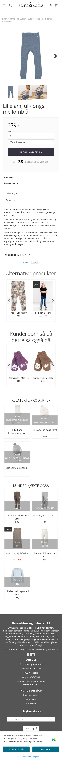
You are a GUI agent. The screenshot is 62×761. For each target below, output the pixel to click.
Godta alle (45, 749)
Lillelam (10, 177)
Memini (53, 636)
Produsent (11, 200)
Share (25, 262)
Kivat (32, 636)
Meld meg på (31, 728)
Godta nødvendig (16, 749)
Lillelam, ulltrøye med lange (17, 593)
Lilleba (7, 639)
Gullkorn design (19, 639)
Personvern (31, 699)
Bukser (31, 18)
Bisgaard (8, 636)
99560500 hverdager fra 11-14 (31, 681)
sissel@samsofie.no (31, 684)
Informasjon (11, 193)
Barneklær (31, 703)
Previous (8, 56)
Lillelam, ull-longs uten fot (44, 555)
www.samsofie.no (16, 627)
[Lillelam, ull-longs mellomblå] (31, 56)
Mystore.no (53, 649)
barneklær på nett (14, 633)
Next (54, 56)
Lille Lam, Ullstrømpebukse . (17, 431)
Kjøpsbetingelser (31, 695)
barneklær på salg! (33, 645)
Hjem (4, 18)
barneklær (8, 630)
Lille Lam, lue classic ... (17, 467)
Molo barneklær (21, 636)
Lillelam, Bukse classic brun (17, 517)
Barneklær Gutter (17, 18)
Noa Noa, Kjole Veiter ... (17, 555)
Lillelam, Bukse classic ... (45, 517)
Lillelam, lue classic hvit (44, 430)
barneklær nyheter (48, 642)
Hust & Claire (42, 636)
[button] (9, 300)
